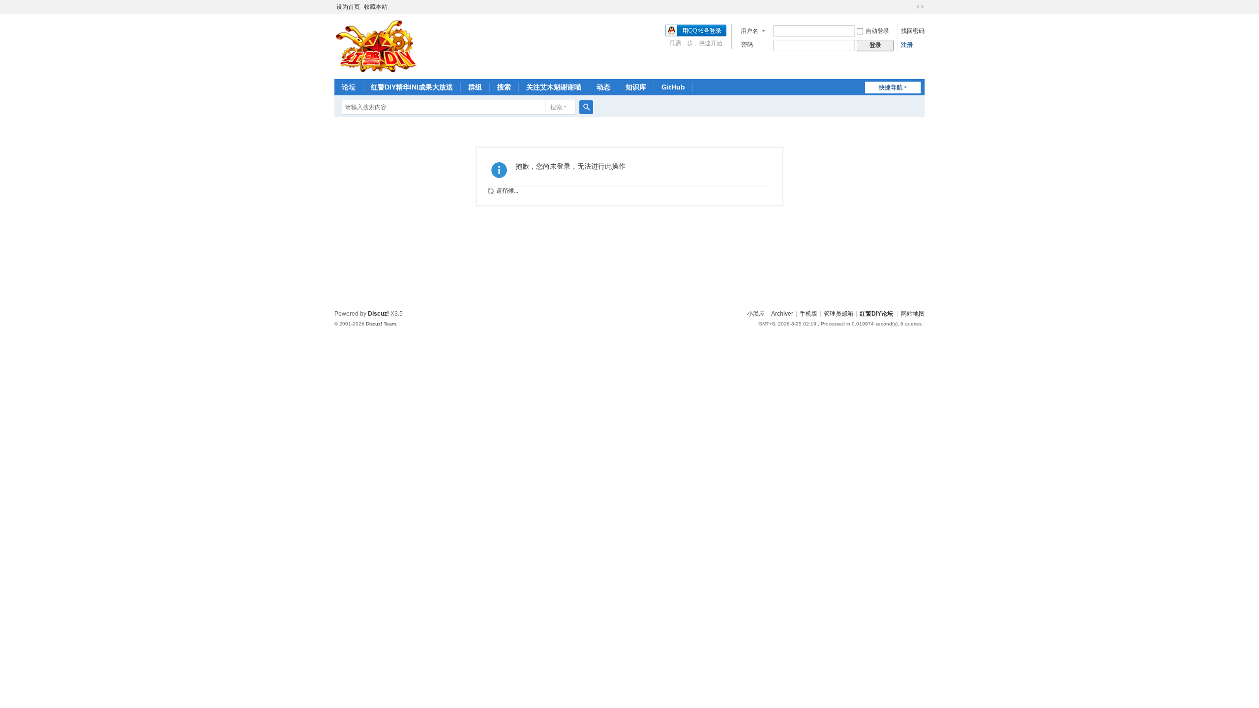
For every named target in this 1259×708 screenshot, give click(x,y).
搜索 (504, 87)
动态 (603, 87)
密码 (747, 44)
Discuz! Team (381, 323)
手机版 (808, 313)
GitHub (673, 87)
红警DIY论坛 (876, 313)
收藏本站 (376, 6)
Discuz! (378, 313)
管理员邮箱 (838, 313)
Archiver (782, 313)
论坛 (349, 87)
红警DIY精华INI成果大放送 (412, 87)
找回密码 (913, 31)
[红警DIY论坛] (376, 45)
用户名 (749, 31)
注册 (907, 44)
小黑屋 (756, 313)
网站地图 (913, 313)
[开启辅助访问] (910, 6)
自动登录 (877, 31)
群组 (475, 87)
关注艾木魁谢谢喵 (553, 87)
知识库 (636, 87)
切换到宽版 (920, 6)
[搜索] (586, 107)
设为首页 (348, 6)
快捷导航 (890, 87)
